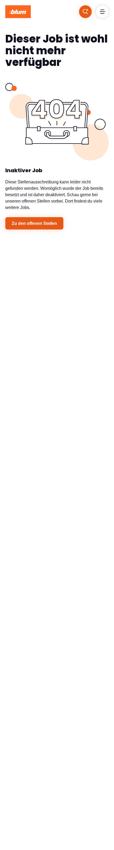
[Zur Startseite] (18, 11)
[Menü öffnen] (102, 11)
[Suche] (85, 11)
